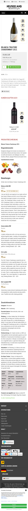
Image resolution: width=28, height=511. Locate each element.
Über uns (3, 414)
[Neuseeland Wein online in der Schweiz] (14, 7)
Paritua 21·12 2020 (14, 127)
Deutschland (9, 470)
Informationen (5, 410)
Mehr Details (6, 91)
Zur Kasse (8, 1)
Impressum (3, 419)
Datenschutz (4, 416)
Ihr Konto (15, 1)
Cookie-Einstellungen (6, 426)
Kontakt (3, 406)
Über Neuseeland (5, 438)
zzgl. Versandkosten (13, 59)
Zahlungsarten (4, 423)
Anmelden (22, 1)
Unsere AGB (4, 421)
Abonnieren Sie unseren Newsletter (9, 433)
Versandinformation (5, 436)
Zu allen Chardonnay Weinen (8, 398)
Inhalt (3, 429)
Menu (3, 13)
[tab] (14, 406)
